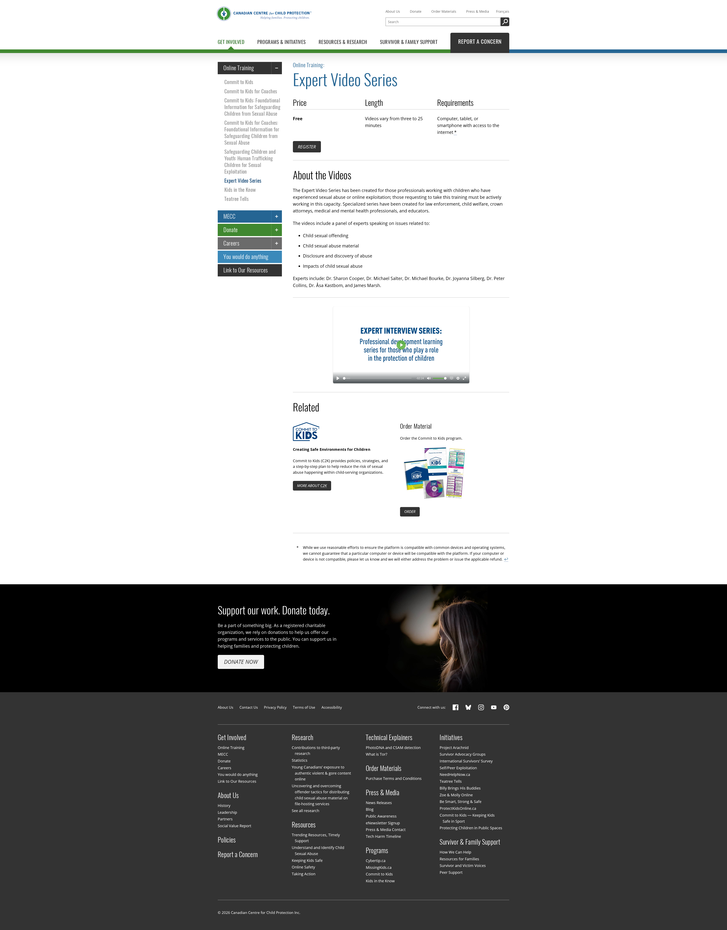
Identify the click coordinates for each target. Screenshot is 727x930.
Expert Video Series (242, 180)
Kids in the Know (240, 189)
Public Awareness (381, 816)
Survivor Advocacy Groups (463, 754)
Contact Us (248, 707)
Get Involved (232, 737)
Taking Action (303, 873)
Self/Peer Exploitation (458, 767)
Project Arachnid (454, 747)
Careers (231, 243)
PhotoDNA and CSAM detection (393, 747)
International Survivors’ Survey (466, 761)
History (224, 805)
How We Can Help (455, 852)
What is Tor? (376, 754)
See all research (305, 810)
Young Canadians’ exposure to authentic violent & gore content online (321, 773)
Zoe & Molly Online (456, 794)
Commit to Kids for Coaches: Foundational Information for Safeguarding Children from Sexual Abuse (251, 132)
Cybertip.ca (375, 860)
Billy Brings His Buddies (460, 788)
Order (409, 511)
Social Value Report (234, 825)
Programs (377, 850)
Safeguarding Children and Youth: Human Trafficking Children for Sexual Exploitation (250, 161)
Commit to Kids (238, 82)
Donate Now (241, 662)
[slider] (377, 378)
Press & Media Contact (386, 829)
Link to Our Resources (245, 270)
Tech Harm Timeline (383, 836)
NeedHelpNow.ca (455, 774)
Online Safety (303, 867)
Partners (225, 819)
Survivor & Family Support (470, 841)
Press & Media (477, 11)
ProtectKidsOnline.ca (458, 808)
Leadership (227, 812)
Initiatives (451, 737)
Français (502, 11)
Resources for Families (459, 858)
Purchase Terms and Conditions (394, 778)
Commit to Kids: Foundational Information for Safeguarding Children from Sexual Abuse (252, 107)
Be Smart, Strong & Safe (460, 801)
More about (312, 485)
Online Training (238, 68)
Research (302, 737)
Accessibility (331, 707)
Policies (227, 839)
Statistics (299, 760)
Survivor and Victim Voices (463, 865)
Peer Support (451, 872)
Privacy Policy (275, 707)
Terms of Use (304, 707)
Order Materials (443, 11)
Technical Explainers (389, 737)
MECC (229, 216)
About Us (392, 11)
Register (307, 147)
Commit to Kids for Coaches (250, 91)
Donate (415, 11)
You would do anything (245, 257)
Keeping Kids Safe (307, 860)
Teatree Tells (236, 198)
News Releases (379, 802)
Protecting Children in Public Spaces (471, 828)
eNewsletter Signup (383, 822)
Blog (370, 809)
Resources (304, 824)
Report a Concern (238, 854)
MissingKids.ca (379, 867)
